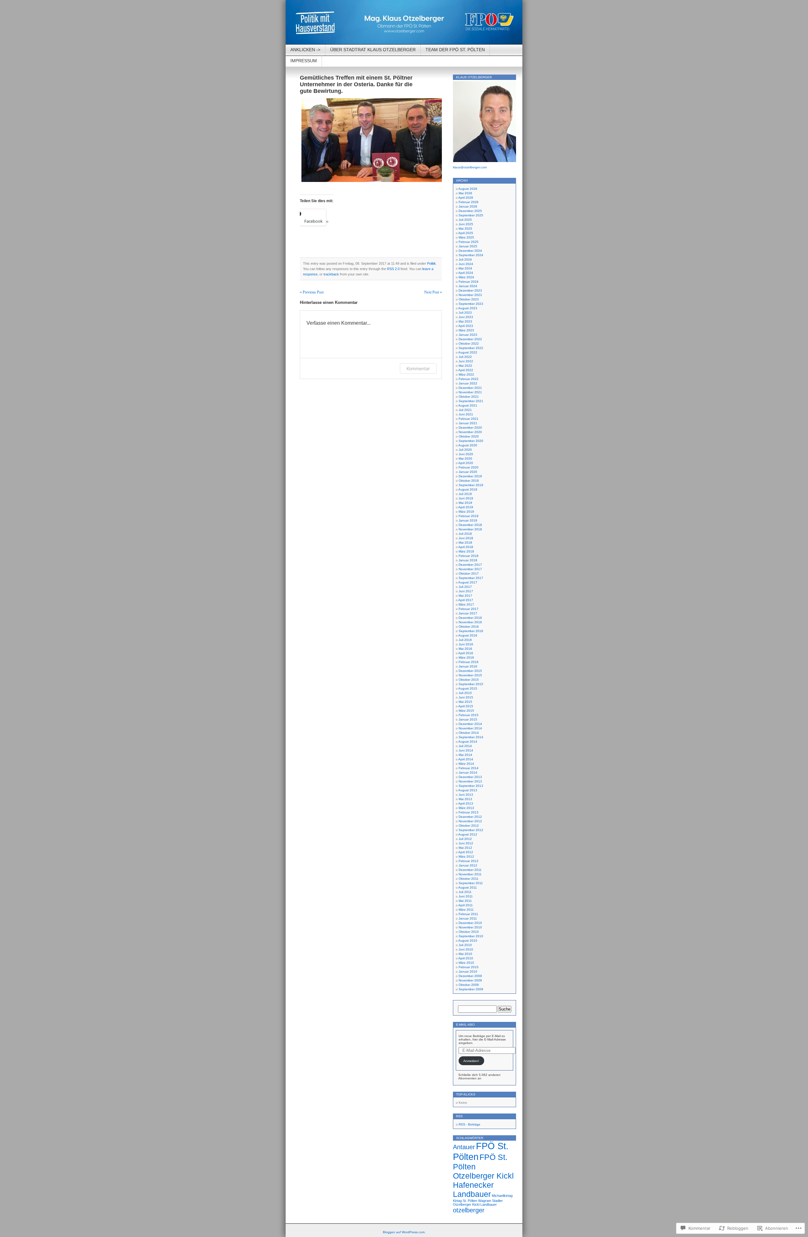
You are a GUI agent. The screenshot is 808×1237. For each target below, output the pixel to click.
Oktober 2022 (469, 343)
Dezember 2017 (470, 564)
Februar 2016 (468, 662)
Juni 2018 (466, 538)
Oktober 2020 (469, 436)
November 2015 (470, 675)
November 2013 (470, 781)
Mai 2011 (465, 900)
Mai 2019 (465, 502)
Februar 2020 (468, 467)
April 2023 (465, 326)
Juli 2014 (465, 746)
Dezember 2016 (470, 617)
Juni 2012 (466, 843)
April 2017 (465, 600)
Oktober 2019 (469, 480)
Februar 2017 (468, 609)
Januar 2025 (468, 246)
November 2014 (470, 728)
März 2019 (466, 511)
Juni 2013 (466, 794)
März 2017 (466, 604)
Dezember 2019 (470, 476)
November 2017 (470, 569)
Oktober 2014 (469, 732)
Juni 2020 (466, 454)
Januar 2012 (468, 865)
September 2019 (471, 485)
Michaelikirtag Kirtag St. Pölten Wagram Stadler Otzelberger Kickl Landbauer (483, 1200)
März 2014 (466, 763)
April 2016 (465, 653)
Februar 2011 (468, 914)
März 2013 (466, 808)
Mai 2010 (465, 954)
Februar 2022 (468, 379)
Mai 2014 (465, 755)
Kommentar (418, 368)
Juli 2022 (465, 357)
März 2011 (466, 909)
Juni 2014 (466, 750)
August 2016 (467, 635)
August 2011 (467, 887)
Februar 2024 (468, 281)
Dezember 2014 (470, 724)
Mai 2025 (465, 228)
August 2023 (467, 308)
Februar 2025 (468, 242)
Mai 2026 (465, 193)
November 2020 (470, 432)
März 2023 (466, 330)
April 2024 (465, 273)
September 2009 (471, 989)
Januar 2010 (468, 971)
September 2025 (471, 215)
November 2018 (470, 529)
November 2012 (470, 821)
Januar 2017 (468, 613)
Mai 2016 (465, 648)
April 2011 (465, 905)
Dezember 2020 (470, 427)
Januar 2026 (468, 206)
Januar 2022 (468, 383)
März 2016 (466, 657)
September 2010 (471, 936)
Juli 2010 (465, 945)
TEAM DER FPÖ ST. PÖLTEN (455, 49)
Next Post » (433, 292)
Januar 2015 (468, 719)
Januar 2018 (468, 560)
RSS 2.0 (393, 269)
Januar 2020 (468, 472)
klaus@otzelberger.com (470, 167)
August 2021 (467, 405)
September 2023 (471, 303)
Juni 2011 (466, 896)
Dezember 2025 (470, 211)
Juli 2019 (465, 494)
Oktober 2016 (469, 626)
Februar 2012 (468, 861)
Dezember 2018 (470, 525)
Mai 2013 (465, 799)
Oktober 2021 (469, 396)
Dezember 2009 (470, 976)
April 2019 (465, 507)
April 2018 (465, 547)
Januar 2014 (468, 772)
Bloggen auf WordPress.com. (404, 1232)
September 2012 (471, 830)
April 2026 (465, 197)
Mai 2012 (465, 847)
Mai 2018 (465, 542)
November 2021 (470, 392)
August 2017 (467, 582)
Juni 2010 (466, 949)
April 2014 (465, 759)
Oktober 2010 (469, 931)
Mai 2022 (465, 365)
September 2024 (471, 255)
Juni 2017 (466, 591)
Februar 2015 (468, 715)
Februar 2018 (468, 556)
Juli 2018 (465, 533)
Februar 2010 (468, 967)
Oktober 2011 (468, 878)
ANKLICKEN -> (305, 49)
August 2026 (467, 188)
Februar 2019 (468, 516)
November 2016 (470, 622)
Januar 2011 (468, 918)
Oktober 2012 (469, 825)
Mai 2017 (465, 595)
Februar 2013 (468, 812)
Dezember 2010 (470, 923)
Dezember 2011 (470, 870)
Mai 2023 (465, 321)
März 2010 (466, 962)
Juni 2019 (466, 498)
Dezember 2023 (470, 290)
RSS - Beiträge (469, 1124)
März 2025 (466, 237)
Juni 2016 (466, 644)
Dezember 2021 (470, 387)
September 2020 (471, 441)
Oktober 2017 (469, 573)
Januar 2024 (468, 286)
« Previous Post (312, 292)
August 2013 (467, 790)
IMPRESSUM (303, 60)
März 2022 (466, 374)
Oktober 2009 (469, 985)
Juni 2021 (466, 414)
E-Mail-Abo (465, 1024)
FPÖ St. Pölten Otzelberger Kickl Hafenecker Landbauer (483, 1175)
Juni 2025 (466, 224)
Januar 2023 (468, 334)
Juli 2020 (465, 449)
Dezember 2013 (470, 777)
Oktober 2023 (469, 299)
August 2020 (467, 445)
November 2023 (470, 295)
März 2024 (466, 277)
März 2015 (466, 710)
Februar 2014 (468, 768)
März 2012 (466, 856)
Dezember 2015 (470, 671)
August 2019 (467, 489)
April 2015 (465, 706)
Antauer (464, 1146)
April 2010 (465, 958)
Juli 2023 (465, 312)
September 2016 (471, 631)
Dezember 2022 (470, 339)
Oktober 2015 (469, 679)
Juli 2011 (465, 892)
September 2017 (471, 578)
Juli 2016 (465, 640)
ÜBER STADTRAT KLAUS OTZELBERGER (373, 49)
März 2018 (466, 551)
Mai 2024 (465, 268)
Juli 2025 (465, 219)
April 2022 (465, 370)
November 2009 (470, 980)
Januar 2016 (468, 666)
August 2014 (467, 741)
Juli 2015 (465, 693)
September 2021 (471, 401)
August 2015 (467, 688)
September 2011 (471, 883)
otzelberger (468, 1210)
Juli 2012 (465, 839)
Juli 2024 (465, 259)
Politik (431, 263)
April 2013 (465, 803)
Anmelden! (471, 1061)
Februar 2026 (468, 202)
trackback (331, 274)
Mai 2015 (465, 701)
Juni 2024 (466, 264)
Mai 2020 (465, 458)
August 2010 (467, 940)
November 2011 (470, 874)
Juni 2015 (466, 697)
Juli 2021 (465, 410)
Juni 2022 (466, 361)
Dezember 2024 (470, 250)
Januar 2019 (468, 520)
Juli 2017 (465, 586)
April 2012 (465, 852)
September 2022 (471, 348)
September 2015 (471, 684)
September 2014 (471, 737)
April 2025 (465, 233)
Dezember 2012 (470, 816)
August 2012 (467, 834)
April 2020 (465, 463)
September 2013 (471, 785)
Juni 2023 (466, 317)
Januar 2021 (468, 423)
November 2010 (470, 927)
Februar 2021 (468, 418)
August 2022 (467, 352)
